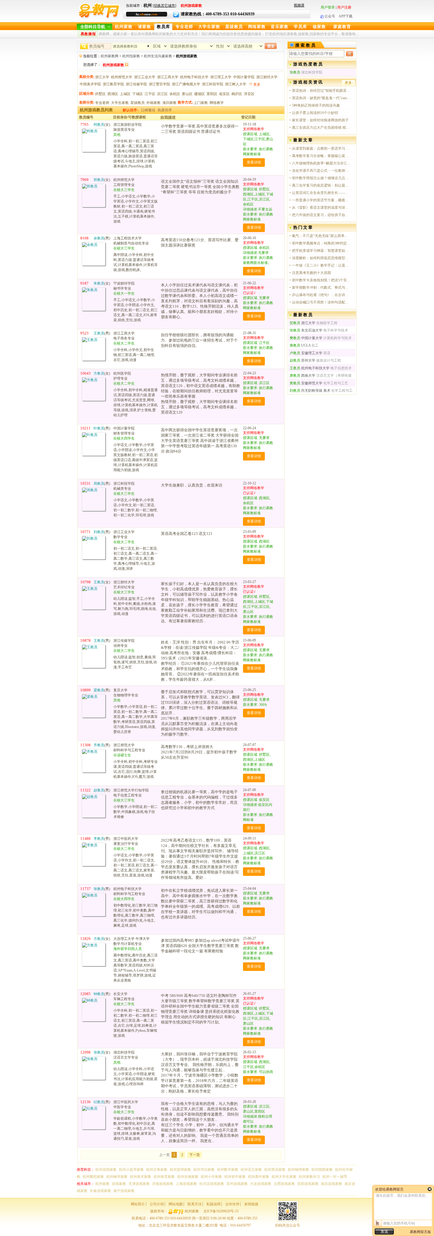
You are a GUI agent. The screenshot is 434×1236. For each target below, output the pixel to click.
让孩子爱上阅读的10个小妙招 (315, 113)
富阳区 (212, 94)
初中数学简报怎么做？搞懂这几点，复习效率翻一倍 (321, 178)
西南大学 (302, 375)
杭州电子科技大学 (194, 77)
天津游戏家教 (139, 1184)
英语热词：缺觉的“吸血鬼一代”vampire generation (321, 98)
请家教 (144, 27)
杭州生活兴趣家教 (158, 56)
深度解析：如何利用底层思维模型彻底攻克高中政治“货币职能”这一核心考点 (321, 258)
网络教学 (217, 103)
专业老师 (184, 27)
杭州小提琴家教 (131, 1170)
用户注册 (344, 7)
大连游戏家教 (260, 1184)
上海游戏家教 (186, 1184)
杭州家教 (124, 27)
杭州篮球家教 (180, 1170)
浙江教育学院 (113, 84)
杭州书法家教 (204, 1170)
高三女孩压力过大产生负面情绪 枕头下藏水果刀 (321, 127)
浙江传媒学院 (136, 84)
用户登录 (328, 7)
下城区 (137, 94)
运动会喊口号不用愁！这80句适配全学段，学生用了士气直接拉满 (321, 302)
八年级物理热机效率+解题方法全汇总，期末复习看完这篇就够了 (321, 163)
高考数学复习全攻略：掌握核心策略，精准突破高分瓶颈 (321, 156)
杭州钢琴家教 (117, 1177)
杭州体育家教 (164, 1177)
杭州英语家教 (274, 1170)
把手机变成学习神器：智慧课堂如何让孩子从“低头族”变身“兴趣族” (321, 251)
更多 (256, 84)
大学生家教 (209, 27)
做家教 (319, 27)
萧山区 (187, 94)
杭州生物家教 (187, 1177)
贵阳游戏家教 (308, 1184)
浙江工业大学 (144, 77)
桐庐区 (236, 94)
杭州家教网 (109, 56)
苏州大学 (302, 360)
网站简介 (138, 1204)
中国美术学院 (90, 84)
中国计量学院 (243, 77)
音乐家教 (279, 27)
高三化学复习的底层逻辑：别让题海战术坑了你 (321, 185)
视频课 (299, 5)
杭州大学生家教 (284, 1177)
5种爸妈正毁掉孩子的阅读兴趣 (316, 105)
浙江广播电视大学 (186, 84)
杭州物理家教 (298, 1170)
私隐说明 (213, 1204)
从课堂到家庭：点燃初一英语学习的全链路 (321, 148)
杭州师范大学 (121, 77)
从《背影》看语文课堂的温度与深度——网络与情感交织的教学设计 (321, 207)
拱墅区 (100, 94)
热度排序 (165, 110)
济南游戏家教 (162, 1184)
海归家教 (169, 103)
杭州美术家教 (140, 1177)
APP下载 (346, 16)
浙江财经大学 (267, 77)
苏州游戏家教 (237, 1184)
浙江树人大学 (235, 84)
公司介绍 (157, 1204)
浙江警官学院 (159, 84)
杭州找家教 (131, 56)
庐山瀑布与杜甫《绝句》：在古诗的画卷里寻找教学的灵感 (321, 295)
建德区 (199, 94)
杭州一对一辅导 (334, 1177)
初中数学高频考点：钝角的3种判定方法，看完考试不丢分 (321, 243)
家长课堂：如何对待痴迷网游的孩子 (320, 120)
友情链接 (251, 1204)
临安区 (224, 94)
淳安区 (249, 94)
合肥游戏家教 (284, 1184)
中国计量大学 (306, 338)
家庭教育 (342, 27)
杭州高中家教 (258, 1177)
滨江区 (162, 94)
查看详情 (254, 162)
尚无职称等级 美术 (310, 390)
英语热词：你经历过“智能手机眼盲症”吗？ (321, 91)
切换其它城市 (164, 6)
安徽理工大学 (306, 353)
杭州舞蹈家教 (93, 1177)
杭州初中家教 (235, 1177)
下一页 (194, 1155)
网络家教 (257, 27)
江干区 (150, 94)
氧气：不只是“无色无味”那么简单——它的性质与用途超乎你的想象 (321, 236)
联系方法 (194, 1204)
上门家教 (201, 103)
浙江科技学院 (212, 84)
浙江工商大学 (167, 77)
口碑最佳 (148, 110)
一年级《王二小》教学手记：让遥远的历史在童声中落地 (321, 265)
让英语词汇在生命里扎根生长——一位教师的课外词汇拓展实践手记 (321, 193)
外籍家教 (153, 103)
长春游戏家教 (100, 1191)
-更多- (348, 83)
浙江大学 (102, 77)
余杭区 (174, 94)
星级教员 (234, 27)
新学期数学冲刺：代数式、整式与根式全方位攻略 (321, 287)
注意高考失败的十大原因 (311, 273)
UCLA (300, 345)
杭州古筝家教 (156, 1170)
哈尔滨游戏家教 (211, 1184)
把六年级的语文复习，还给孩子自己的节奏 (321, 215)
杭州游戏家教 (106, 1170)
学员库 (300, 27)
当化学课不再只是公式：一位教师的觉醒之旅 (321, 171)
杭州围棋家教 (322, 1170)
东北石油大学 (306, 330)
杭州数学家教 (227, 1170)
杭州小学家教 (211, 1177)
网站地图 (176, 1204)
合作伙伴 (232, 1204)
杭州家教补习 (309, 1177)
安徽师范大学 (306, 383)
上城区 (125, 94)
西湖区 (112, 94)
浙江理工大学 (220, 77)
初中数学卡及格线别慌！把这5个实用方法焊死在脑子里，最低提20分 (321, 280)
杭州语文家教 (251, 1170)
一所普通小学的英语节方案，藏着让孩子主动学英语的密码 (321, 200)
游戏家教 (119, 1184)
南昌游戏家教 (331, 1184)
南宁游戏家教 (124, 1191)
